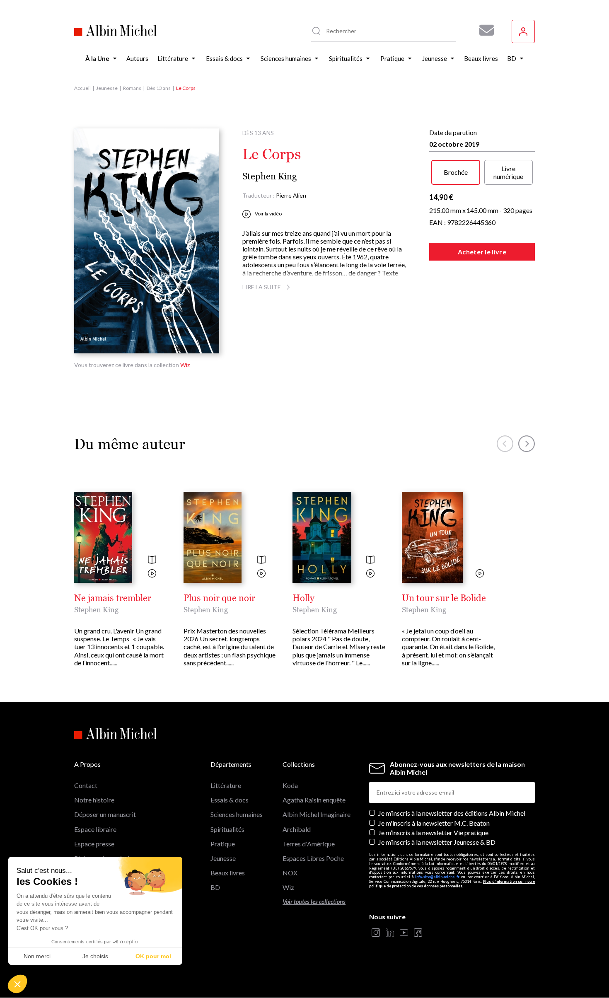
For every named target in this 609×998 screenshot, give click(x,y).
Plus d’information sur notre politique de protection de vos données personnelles (452, 883)
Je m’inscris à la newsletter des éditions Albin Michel (451, 813)
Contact (85, 785)
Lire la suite (261, 286)
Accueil (82, 88)
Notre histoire (94, 800)
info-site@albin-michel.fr (437, 877)
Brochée (456, 172)
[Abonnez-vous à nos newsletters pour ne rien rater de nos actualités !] (483, 30)
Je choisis (95, 956)
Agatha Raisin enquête (314, 800)
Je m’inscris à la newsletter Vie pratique (433, 832)
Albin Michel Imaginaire (316, 814)
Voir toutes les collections (314, 901)
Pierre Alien (291, 195)
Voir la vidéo (268, 213)
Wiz (185, 364)
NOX (290, 873)
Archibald (297, 829)
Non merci (37, 956)
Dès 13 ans (159, 88)
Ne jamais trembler (112, 598)
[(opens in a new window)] (376, 933)
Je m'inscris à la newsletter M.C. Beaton (434, 823)
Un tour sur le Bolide (444, 598)
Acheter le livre (482, 252)
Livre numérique (508, 172)
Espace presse (94, 844)
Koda (290, 785)
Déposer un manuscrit (105, 814)
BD (215, 887)
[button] (17, 984)
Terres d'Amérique (309, 844)
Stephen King (269, 176)
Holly (303, 598)
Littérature (225, 785)
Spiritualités (227, 829)
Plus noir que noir (219, 598)
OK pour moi (153, 956)
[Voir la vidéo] (152, 574)
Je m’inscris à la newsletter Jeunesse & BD (436, 842)
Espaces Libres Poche (313, 858)
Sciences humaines (236, 814)
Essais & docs (229, 800)
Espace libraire (95, 829)
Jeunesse (107, 88)
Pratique (222, 844)
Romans (132, 88)
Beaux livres (227, 873)
